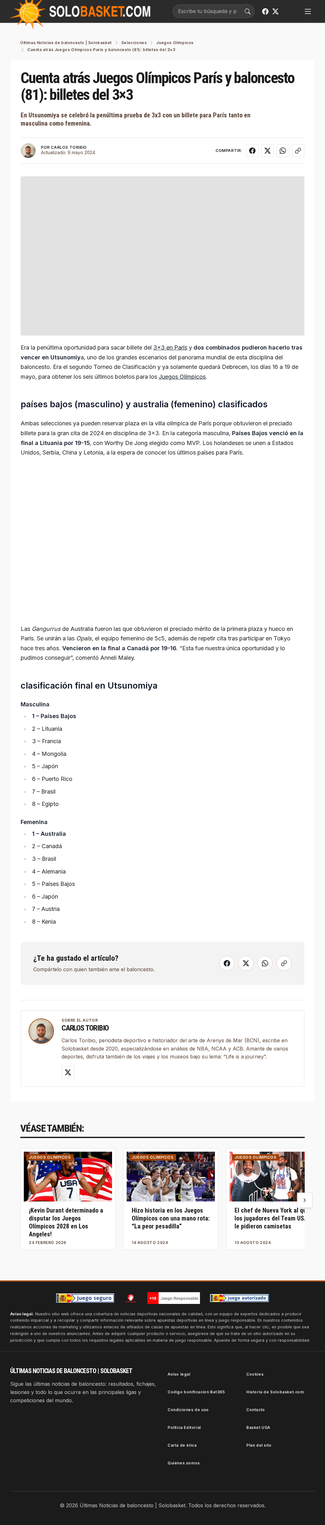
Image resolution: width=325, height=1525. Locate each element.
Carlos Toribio (85, 1028)
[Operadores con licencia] (239, 1298)
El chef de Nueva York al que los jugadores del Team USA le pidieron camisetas (272, 1218)
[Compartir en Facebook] (252, 150)
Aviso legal (179, 1374)
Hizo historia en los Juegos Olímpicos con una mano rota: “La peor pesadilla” (171, 1218)
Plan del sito (259, 1445)
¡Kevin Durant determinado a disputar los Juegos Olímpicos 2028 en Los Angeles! (66, 1222)
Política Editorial (184, 1427)
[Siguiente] (304, 1200)
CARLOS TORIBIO (69, 147)
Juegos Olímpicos (182, 376)
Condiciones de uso (188, 1409)
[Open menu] (308, 11)
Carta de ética (182, 1445)
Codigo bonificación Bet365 (196, 1392)
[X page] (275, 11)
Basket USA (258, 1427)
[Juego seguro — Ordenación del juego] (85, 1298)
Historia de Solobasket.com (275, 1392)
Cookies (254, 1374)
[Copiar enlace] (298, 150)
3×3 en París (170, 347)
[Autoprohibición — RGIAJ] (130, 1298)
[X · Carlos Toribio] (68, 1072)
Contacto (255, 1409)
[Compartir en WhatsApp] (282, 150)
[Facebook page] (265, 11)
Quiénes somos (184, 1463)
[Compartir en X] (267, 150)
